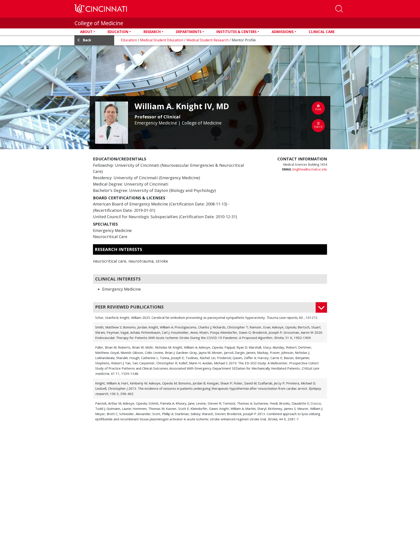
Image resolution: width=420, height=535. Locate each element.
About (86, 31)
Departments (188, 31)
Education (118, 31)
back (87, 40)
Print (318, 109)
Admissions (283, 31)
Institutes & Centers (236, 31)
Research (152, 31)
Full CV (318, 127)
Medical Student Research (207, 40)
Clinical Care (321, 31)
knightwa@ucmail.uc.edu (309, 169)
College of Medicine (98, 23)
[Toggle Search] (339, 9)
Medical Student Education (162, 40)
